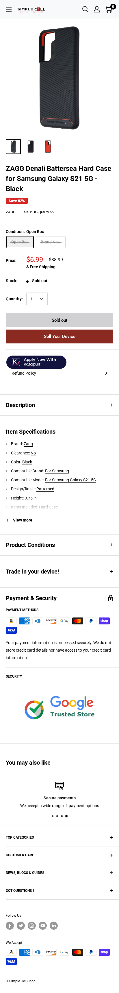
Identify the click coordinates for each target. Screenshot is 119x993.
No (33, 453)
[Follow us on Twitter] (21, 926)
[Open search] (85, 9)
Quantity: (14, 299)
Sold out (59, 320)
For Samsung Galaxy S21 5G (70, 480)
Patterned (45, 489)
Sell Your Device (59, 336)
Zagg (11, 212)
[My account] (97, 9)
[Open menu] (9, 9)
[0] (108, 9)
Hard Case (48, 507)
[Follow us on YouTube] (43, 926)
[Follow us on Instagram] (32, 926)
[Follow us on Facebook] (10, 926)
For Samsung (57, 471)
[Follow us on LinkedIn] (54, 926)
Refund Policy (24, 373)
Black (27, 462)
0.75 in (31, 498)
